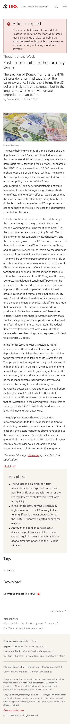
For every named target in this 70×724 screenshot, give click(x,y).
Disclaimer (9, 466)
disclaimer (33, 455)
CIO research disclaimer (13, 710)
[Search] (56, 7)
